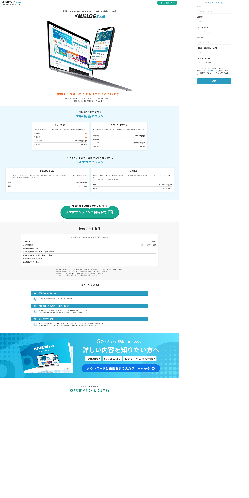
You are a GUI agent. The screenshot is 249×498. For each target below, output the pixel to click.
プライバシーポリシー (209, 70)
